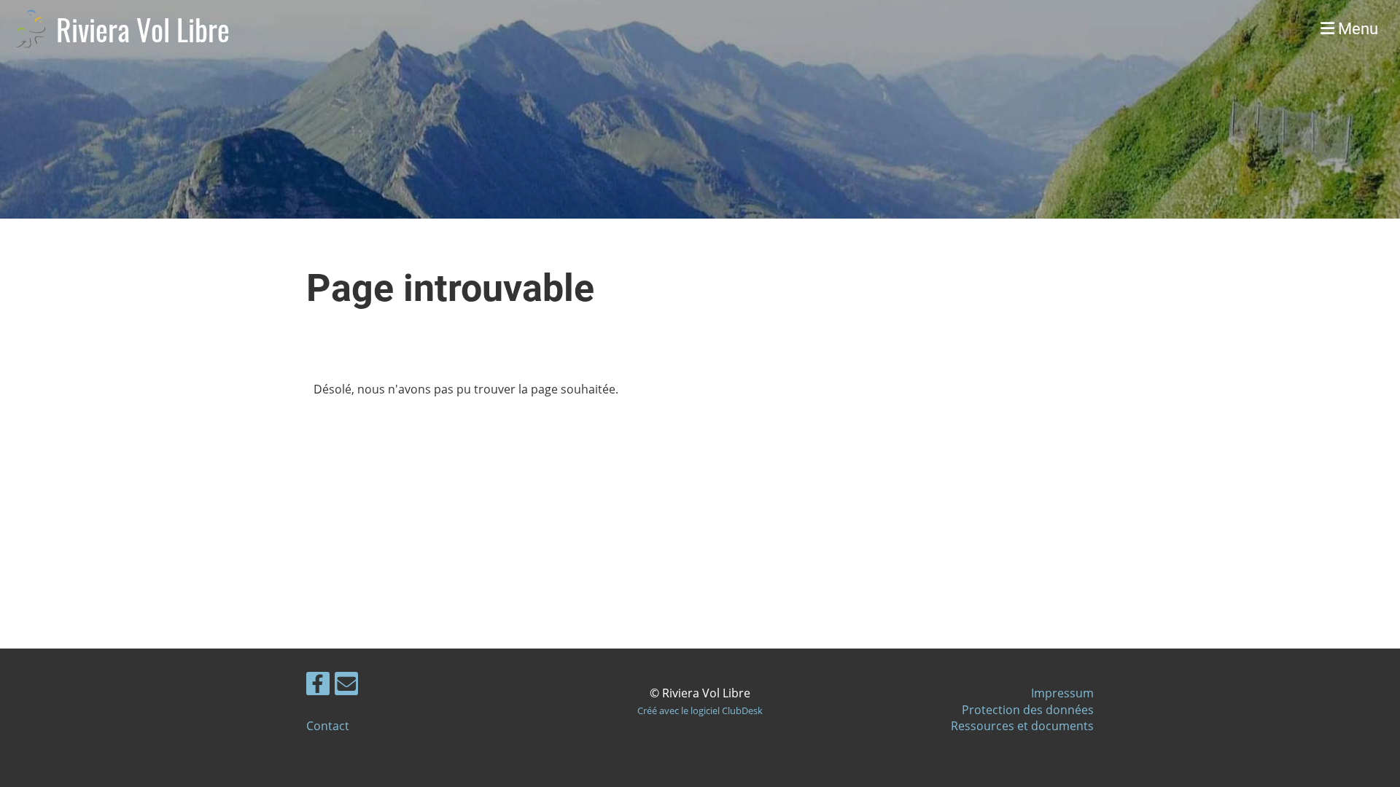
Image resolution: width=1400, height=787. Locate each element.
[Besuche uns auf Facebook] (318, 686)
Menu (1356, 29)
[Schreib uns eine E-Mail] (346, 686)
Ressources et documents (1022, 726)
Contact (327, 726)
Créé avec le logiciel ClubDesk (700, 710)
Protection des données (1028, 710)
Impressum (1062, 693)
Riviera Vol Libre (143, 29)
